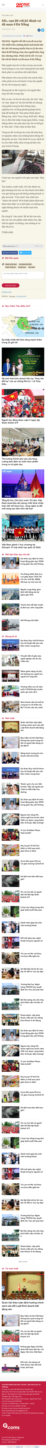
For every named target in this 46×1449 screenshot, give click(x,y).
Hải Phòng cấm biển (29, 620)
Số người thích (21, 296)
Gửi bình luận (10, 285)
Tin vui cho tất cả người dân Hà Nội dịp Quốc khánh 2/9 (31, 894)
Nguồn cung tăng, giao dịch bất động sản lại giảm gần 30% (31, 592)
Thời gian (12, 296)
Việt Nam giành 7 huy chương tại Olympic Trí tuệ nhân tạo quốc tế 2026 (21, 546)
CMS (19, 1447)
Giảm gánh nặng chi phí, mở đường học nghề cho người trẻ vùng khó (32, 674)
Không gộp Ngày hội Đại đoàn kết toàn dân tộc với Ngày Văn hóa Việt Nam (32, 1349)
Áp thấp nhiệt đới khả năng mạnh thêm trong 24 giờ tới (22, 341)
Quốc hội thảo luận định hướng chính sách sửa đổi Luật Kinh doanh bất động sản (23, 1306)
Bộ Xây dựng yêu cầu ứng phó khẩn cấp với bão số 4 (32, 1002)
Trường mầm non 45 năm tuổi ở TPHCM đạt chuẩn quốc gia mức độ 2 (32, 689)
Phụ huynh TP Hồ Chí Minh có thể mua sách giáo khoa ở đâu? (30, 848)
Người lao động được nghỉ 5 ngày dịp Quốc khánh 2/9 (21, 421)
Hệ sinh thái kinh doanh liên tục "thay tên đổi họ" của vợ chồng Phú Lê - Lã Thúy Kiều (23, 381)
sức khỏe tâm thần (25, 264)
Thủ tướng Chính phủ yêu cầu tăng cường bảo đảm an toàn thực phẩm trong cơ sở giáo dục (20, 462)
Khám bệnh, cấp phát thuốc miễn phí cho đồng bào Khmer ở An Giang (32, 1018)
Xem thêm (23, 1261)
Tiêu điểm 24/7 (7, 15)
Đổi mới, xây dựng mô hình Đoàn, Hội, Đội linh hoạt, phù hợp (31, 1365)
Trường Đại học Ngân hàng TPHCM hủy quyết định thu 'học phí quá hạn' (32, 987)
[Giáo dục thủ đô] (23, 5)
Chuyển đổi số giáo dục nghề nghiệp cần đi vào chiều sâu (31, 658)
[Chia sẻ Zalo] (42, 30)
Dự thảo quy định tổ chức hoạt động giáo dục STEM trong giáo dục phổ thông (32, 561)
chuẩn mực (22, 267)
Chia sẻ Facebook (11, 253)
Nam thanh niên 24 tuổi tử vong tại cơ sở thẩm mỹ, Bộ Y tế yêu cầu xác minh (32, 705)
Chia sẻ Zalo (26, 253)
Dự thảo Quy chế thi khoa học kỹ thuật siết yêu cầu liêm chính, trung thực (32, 643)
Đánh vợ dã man (11, 264)
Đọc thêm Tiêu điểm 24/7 (17, 306)
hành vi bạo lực (11, 267)
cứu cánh (32, 267)
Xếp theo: (5, 296)
